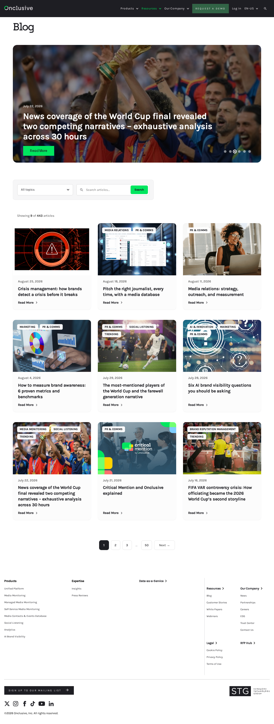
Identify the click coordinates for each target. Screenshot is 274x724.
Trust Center (247, 623)
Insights (76, 588)
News (243, 595)
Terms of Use (214, 663)
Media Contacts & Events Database (25, 615)
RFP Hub (246, 643)
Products (127, 8)
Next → (164, 545)
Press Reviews (80, 595)
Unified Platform (14, 588)
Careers (244, 609)
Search (139, 189)
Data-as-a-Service (151, 581)
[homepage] (18, 9)
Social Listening (13, 622)
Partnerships (247, 602)
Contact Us (246, 629)
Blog (209, 595)
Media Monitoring (14, 595)
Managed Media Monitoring (20, 602)
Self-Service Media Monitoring (22, 609)
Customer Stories (217, 602)
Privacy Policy (215, 657)
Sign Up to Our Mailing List (36, 690)
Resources (149, 8)
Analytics (9, 629)
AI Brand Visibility (14, 636)
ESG (242, 616)
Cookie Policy (214, 650)
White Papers (214, 609)
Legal (210, 643)
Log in (236, 8)
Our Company (174, 8)
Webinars (212, 616)
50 (147, 545)
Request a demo (210, 8)
